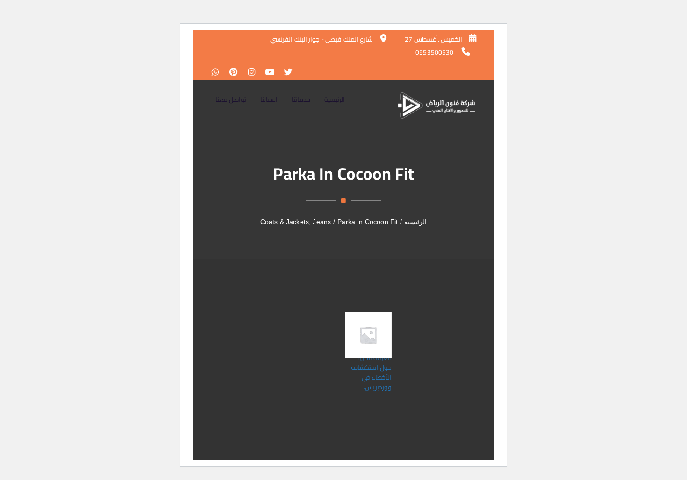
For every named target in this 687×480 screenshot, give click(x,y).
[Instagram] (249, 73)
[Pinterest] (231, 73)
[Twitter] (286, 73)
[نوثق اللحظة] (436, 105)
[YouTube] (267, 73)
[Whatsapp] (215, 73)
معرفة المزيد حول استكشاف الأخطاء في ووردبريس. (371, 372)
